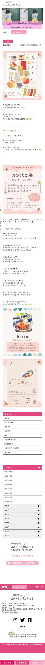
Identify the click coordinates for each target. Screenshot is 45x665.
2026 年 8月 (8, 472)
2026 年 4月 (8, 489)
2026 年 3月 (8, 493)
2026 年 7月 (8, 476)
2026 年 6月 (8, 480)
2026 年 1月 (8, 501)
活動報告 (7, 452)
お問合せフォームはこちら (23, 562)
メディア (7, 427)
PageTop (39, 587)
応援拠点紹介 (8, 444)
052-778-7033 (24, 555)
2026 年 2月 (8, 497)
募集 (5, 435)
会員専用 (7, 431)
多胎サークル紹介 (10, 439)
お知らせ (7, 418)
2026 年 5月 (8, 484)
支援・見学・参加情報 (11, 448)
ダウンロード (8, 422)
